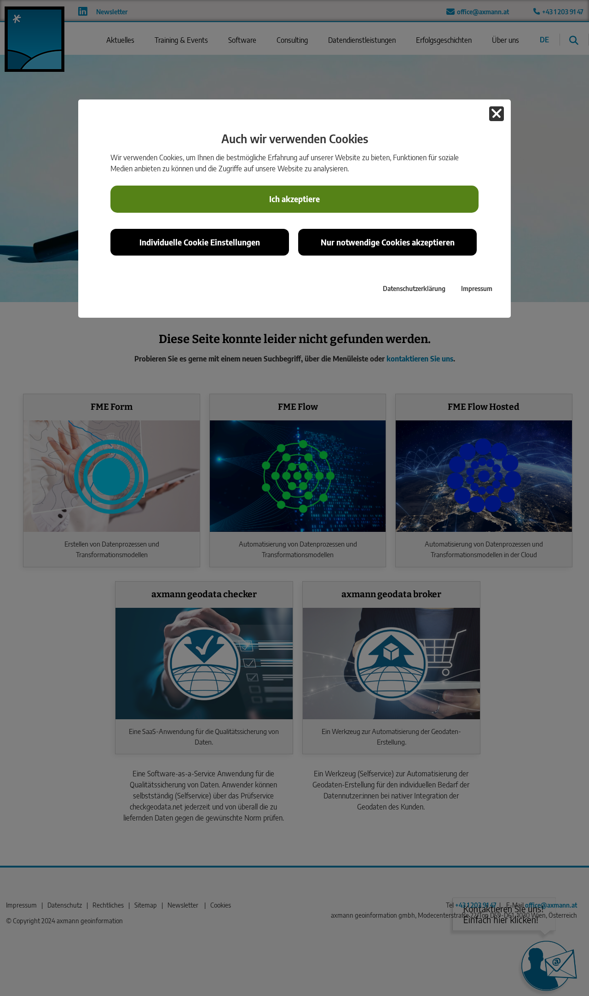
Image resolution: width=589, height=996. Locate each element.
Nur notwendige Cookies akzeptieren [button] (388, 242)
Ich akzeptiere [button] (294, 199)
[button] (496, 113)
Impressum (476, 288)
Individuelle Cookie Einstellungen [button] (199, 242)
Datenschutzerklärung (414, 288)
